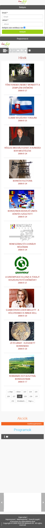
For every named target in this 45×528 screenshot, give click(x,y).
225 (36, 392)
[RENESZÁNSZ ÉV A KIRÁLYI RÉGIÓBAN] (22, 224)
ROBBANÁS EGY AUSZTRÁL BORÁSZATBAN (22, 378)
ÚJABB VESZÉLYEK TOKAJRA (22, 119)
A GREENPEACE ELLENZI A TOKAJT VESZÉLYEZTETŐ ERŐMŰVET (22, 279)
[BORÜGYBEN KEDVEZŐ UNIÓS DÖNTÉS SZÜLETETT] (22, 191)
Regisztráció (22, 38)
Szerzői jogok (34, 519)
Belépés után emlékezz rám (12, 28)
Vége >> (31, 401)
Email (5, 13)
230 (31, 396)
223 (25, 392)
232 (13, 401)
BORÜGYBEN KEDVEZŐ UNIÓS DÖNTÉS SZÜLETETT (22, 213)
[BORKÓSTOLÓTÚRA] (22, 161)
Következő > (21, 401)
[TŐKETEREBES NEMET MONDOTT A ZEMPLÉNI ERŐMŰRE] (22, 65)
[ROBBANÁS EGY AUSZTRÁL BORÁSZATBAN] (22, 356)
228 (19, 396)
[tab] (22, 7)
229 (25, 396)
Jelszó (5, 20)
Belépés (22, 7)
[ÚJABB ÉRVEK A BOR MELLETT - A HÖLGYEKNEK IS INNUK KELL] (22, 290)
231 (36, 396)
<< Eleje (10, 392)
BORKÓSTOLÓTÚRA (22, 182)
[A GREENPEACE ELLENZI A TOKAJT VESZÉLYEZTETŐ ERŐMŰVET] (22, 257)
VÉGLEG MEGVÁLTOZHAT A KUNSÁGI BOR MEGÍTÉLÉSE (22, 150)
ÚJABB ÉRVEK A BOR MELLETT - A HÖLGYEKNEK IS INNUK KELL (22, 312)
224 (30, 392)
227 (14, 396)
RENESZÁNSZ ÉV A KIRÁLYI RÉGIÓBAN (22, 246)
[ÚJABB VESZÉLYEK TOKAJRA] (22, 98)
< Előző (18, 392)
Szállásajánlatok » (34, 423)
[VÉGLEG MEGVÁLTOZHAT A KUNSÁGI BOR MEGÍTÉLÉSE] (22, 128)
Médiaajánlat (22, 519)
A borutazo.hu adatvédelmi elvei (22, 521)
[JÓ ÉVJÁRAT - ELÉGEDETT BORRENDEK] (22, 323)
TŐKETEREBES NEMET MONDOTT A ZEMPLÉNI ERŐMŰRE (22, 87)
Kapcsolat (22, 517)
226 (8, 396)
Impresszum (10, 519)
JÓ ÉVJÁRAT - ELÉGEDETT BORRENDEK (22, 345)
